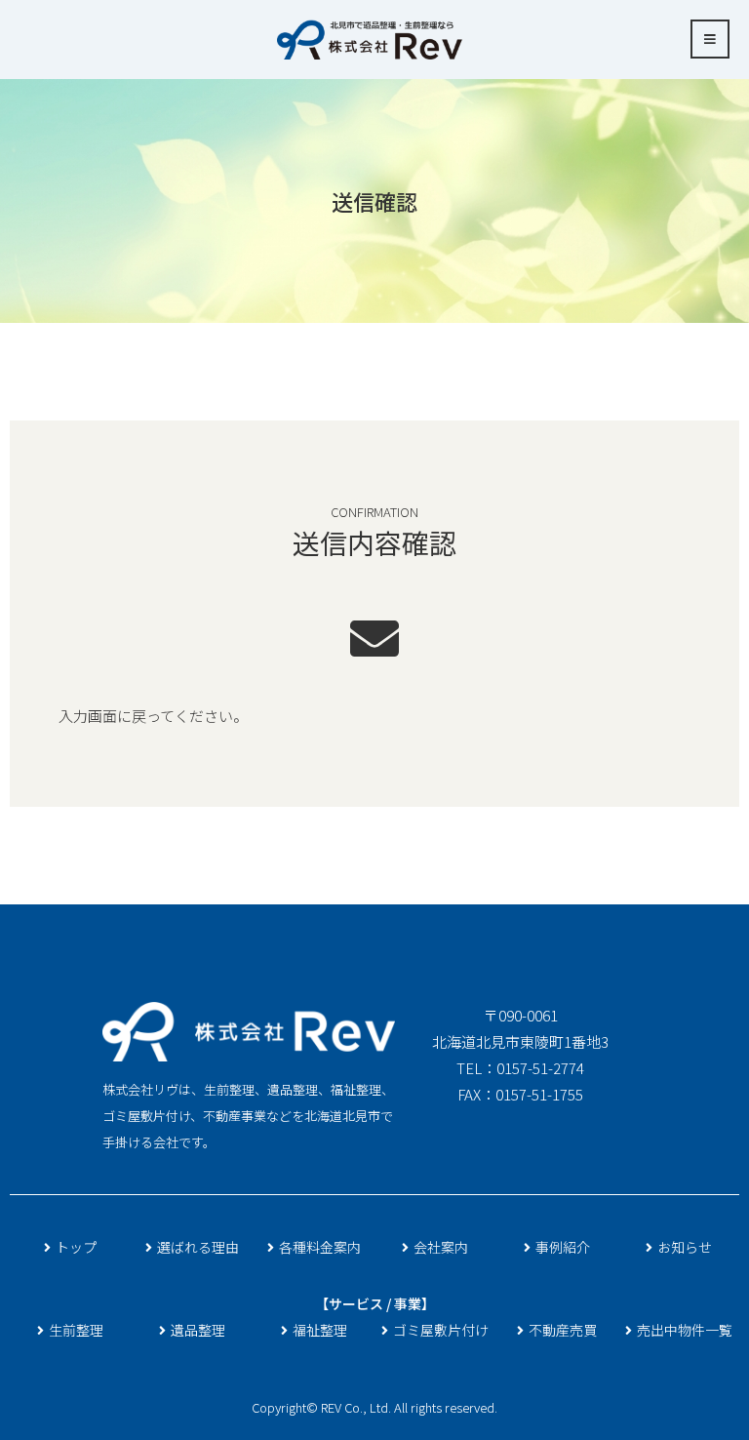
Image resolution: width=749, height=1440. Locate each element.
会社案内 (441, 1247)
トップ (76, 1247)
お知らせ (684, 1247)
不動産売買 (563, 1330)
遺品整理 (198, 1330)
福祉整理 (320, 1330)
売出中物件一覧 (684, 1330)
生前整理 (76, 1330)
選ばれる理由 (198, 1247)
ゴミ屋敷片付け (441, 1330)
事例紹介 (562, 1247)
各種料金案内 (320, 1247)
